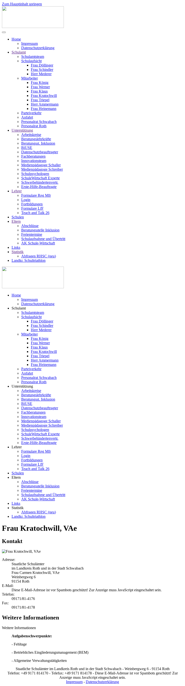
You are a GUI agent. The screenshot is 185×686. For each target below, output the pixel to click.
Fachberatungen (33, 156)
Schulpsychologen (35, 174)
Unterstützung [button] (22, 386)
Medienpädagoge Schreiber (42, 169)
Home (16, 39)
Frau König (39, 83)
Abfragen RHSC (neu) (38, 256)
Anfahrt (27, 117)
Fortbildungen (32, 204)
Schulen (18, 217)
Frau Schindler (42, 69)
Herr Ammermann (45, 104)
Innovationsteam (33, 161)
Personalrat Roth (33, 126)
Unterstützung (22, 130)
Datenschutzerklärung (37, 48)
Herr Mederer (41, 74)
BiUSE (26, 148)
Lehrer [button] (17, 447)
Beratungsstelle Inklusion (40, 230)
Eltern (16, 221)
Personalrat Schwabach (39, 122)
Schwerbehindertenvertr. (39, 182)
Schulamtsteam (32, 56)
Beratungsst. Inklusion (38, 143)
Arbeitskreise (31, 135)
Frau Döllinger (42, 65)
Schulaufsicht (31, 61)
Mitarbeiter (29, 78)
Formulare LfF (32, 208)
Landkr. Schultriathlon (29, 260)
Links (16, 247)
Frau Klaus (39, 91)
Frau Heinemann (43, 109)
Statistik (18, 252)
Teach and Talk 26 (35, 213)
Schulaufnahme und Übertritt (43, 239)
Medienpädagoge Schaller (41, 165)
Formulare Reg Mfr (36, 195)
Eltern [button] (16, 477)
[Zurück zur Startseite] (33, 27)
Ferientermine (31, 234)
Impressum (29, 43)
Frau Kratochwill (44, 96)
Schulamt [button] (19, 308)
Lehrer (17, 191)
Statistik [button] (18, 508)
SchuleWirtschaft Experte (40, 178)
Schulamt (19, 52)
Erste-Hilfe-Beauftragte (39, 187)
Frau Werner (40, 87)
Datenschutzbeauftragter (39, 152)
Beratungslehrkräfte (36, 139)
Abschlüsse (30, 226)
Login (25, 200)
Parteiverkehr (31, 113)
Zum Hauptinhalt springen (22, 4)
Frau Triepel (40, 100)
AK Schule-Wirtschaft (38, 243)
